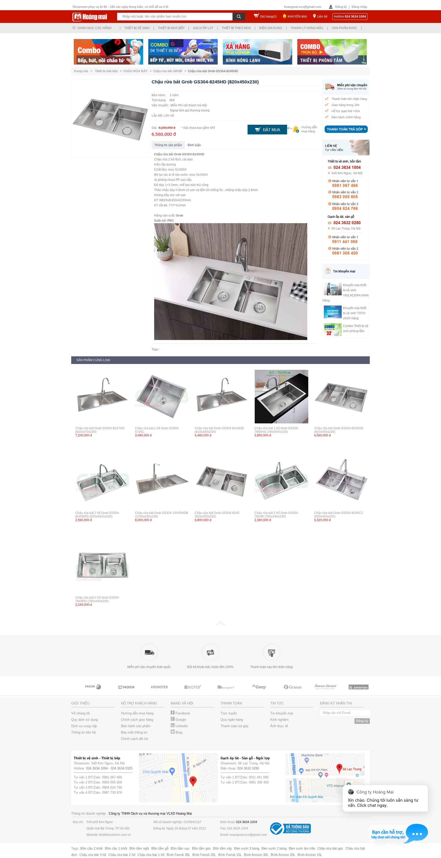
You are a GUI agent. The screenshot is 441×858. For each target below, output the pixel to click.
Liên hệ (322, 16)
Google (180, 720)
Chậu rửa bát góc (330, 848)
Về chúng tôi (80, 713)
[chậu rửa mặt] (123, 691)
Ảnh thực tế (279, 726)
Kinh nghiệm (279, 720)
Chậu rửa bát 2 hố (121, 855)
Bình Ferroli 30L (178, 855)
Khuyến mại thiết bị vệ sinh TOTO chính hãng (354, 313)
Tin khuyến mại (281, 713)
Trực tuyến (228, 713)
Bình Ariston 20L (283, 855)
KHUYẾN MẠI (297, 16)
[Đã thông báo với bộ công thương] (290, 834)
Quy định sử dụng (84, 720)
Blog (178, 732)
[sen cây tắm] (156, 691)
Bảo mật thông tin (134, 732)
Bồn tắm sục (180, 848)
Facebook (182, 713)
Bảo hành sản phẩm (136, 726)
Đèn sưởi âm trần (302, 848)
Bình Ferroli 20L (204, 855)
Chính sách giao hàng (137, 720)
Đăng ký (341, 7)
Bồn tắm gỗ (159, 848)
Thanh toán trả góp (234, 726)
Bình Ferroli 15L (230, 855)
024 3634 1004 (97, 768)
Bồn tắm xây (222, 848)
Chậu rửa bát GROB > (170, 71)
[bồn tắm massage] (223, 691)
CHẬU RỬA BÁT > (138, 71)
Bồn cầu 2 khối (91, 848)
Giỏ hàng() (268, 16)
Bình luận (194, 145)
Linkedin (181, 726)
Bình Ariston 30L (256, 855)
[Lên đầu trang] (220, 624)
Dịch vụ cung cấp (84, 726)
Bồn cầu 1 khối (116, 848)
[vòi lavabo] (90, 691)
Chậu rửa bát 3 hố (92, 855)
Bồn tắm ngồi (139, 848)
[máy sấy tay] (256, 691)
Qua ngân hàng (231, 720)
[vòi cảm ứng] (189, 691)
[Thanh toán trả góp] (346, 133)
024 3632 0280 (248, 768)
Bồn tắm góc (201, 848)
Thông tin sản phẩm (168, 145)
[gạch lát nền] (289, 691)
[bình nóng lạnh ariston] (355, 691)
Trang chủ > (84, 71)
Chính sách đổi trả (134, 739)
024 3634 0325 (121, 768)
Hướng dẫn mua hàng (137, 713)
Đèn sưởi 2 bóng (274, 848)
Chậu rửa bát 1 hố (151, 855)
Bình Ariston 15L (310, 855)
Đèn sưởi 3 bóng (246, 848)
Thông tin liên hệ (83, 732)
